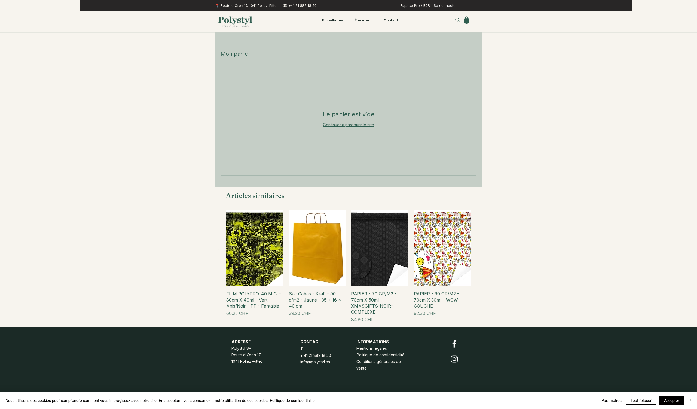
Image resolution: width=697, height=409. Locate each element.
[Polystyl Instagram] (454, 359)
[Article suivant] (478, 248)
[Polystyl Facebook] (454, 344)
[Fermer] (690, 400)
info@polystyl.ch (315, 362)
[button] (466, 20)
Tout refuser (641, 400)
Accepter (671, 400)
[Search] (457, 20)
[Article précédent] (218, 248)
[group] (348, 266)
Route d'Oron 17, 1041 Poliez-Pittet (249, 5)
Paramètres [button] (611, 400)
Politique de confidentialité (292, 400)
